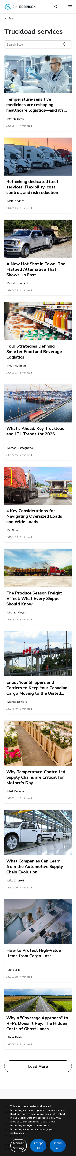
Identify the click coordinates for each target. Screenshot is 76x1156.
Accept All (38, 1145)
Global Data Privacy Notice (34, 1117)
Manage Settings (18, 1145)
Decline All (58, 1145)
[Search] (65, 44)
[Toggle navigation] (70, 6)
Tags (11, 18)
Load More (38, 1066)
